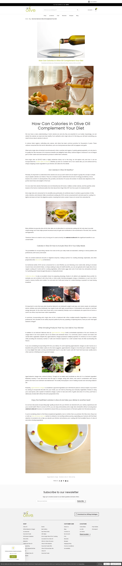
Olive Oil (25, 526)
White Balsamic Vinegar (29, 529)
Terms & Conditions (69, 546)
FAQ (65, 536)
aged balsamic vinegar (58, 332)
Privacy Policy (81, 564)
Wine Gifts (25, 539)
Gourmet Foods (27, 534)
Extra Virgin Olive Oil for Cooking (49, 536)
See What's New (45, 531)
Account (90, 10)
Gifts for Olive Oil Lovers (47, 541)
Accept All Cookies (115, 564)
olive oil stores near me (38, 416)
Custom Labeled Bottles (29, 548)
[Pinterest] (63, 481)
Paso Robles (95, 526)
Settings (100, 564)
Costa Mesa (83, 526)
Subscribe (80, 501)
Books (42, 526)
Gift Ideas (43, 534)
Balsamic (25, 541)
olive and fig (39, 260)
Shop (45, 15)
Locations (51, 15)
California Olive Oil (27, 543)
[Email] (65, 480)
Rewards (64, 15)
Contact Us (67, 531)
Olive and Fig (26, 546)
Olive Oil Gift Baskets (46, 543)
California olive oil (30, 276)
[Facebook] (59, 481)
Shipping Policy (67, 543)
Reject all (107, 564)
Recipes (71, 15)
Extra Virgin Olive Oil (28, 553)
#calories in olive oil (63, 477)
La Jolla (81, 529)
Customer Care (69, 523)
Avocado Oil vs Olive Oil (47, 539)
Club (58, 15)
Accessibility (67, 548)
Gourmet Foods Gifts (46, 546)
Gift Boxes (25, 555)
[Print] (67, 481)
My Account (67, 534)
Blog (77, 15)
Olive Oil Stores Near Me (47, 548)
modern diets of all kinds (43, 161)
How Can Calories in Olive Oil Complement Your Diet (61, 60)
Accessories (26, 531)
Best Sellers (44, 529)
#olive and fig (72, 477)
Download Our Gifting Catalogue (87, 514)
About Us (66, 526)
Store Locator (84, 534)
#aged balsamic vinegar (52, 477)
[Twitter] (61, 480)
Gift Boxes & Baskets (28, 536)
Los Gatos (82, 531)
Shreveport (95, 529)
